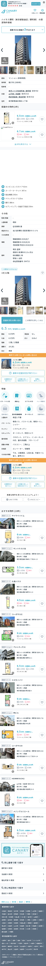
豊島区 (21, 902)
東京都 (14, 902)
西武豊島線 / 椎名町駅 (17, 97)
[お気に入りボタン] (42, 119)
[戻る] (2, 50)
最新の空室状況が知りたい (25, 373)
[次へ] (44, 50)
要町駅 (28, 902)
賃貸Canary (5, 902)
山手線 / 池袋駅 (15, 94)
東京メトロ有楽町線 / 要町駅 (20, 91)
